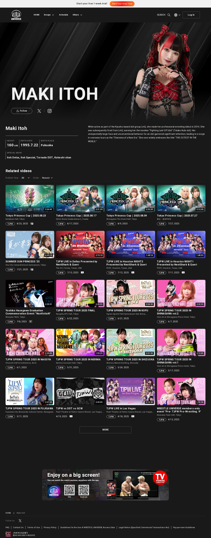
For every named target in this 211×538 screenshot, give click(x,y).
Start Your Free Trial (122, 3)
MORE (105, 429)
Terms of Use (33, 527)
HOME (37, 14)
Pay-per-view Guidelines (184, 527)
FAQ (7, 527)
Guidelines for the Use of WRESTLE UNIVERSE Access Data (87, 527)
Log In (191, 15)
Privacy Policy (50, 527)
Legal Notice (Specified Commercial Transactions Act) (144, 527)
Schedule (63, 14)
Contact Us (18, 527)
